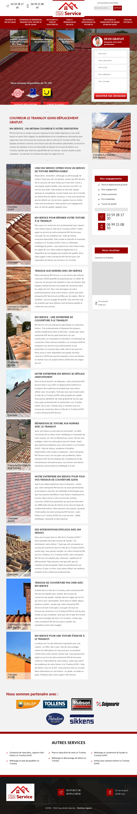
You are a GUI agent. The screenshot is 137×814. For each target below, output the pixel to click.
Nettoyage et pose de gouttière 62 (52, 22)
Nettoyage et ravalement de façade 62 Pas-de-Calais (110, 22)
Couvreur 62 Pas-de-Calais (10, 21)
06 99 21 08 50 (37, 6)
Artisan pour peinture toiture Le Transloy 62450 (111, 762)
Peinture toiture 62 (127, 21)
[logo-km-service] (68, 8)
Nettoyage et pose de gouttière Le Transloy (24, 762)
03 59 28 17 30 (17, 6)
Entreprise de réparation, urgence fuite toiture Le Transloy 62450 (27, 754)
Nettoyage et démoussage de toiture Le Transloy (69, 759)
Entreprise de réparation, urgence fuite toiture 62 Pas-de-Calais (30, 22)
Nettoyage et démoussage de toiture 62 (88, 22)
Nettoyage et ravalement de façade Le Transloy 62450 (111, 754)
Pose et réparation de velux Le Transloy (69, 753)
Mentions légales (84, 808)
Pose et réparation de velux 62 (70, 22)
